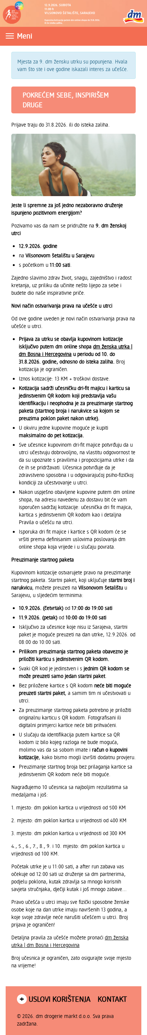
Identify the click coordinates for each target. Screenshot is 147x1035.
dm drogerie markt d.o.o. (63, 1016)
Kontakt (112, 999)
